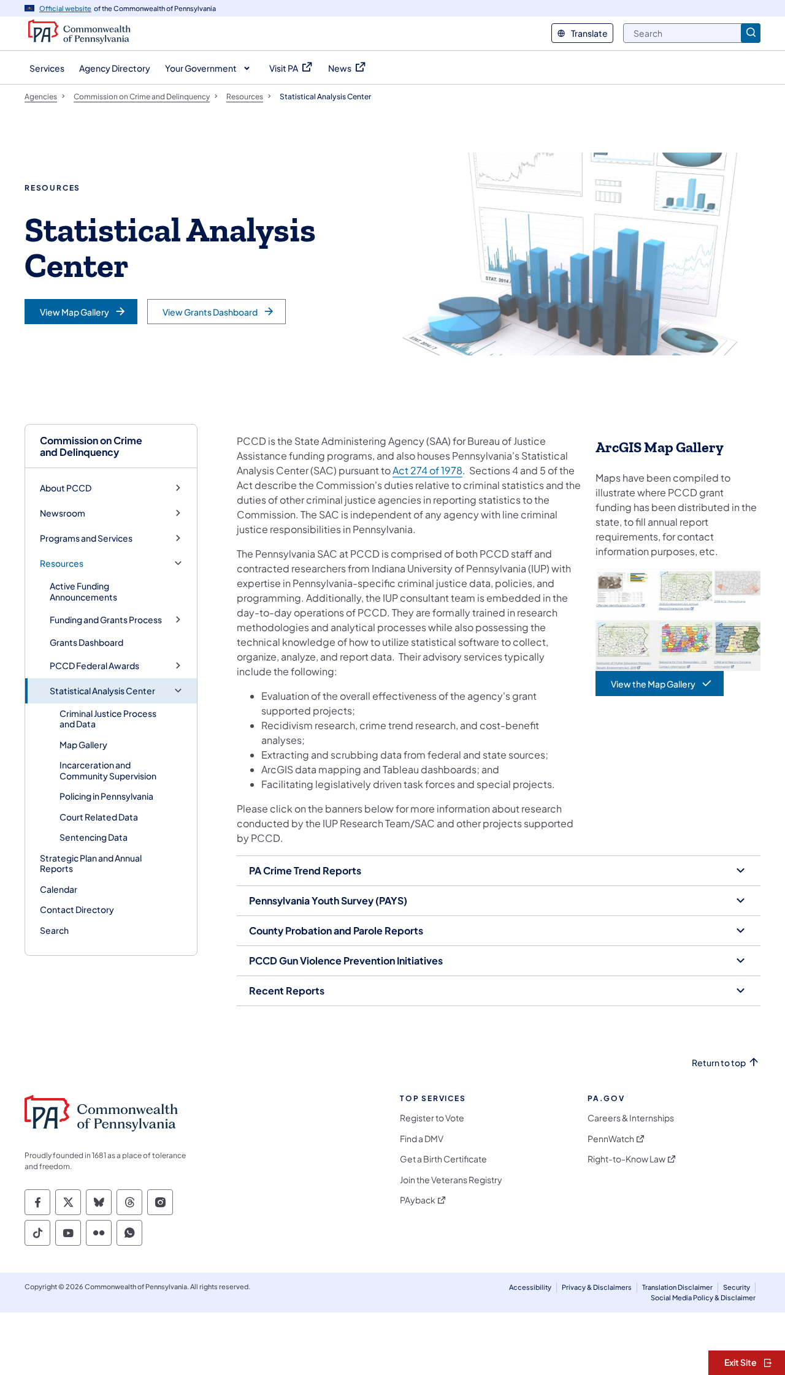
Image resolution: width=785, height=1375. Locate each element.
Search (54, 930)
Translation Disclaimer (677, 1287)
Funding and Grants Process (106, 620)
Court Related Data (98, 816)
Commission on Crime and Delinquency (91, 446)
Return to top (719, 1063)
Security (736, 1287)
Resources (61, 563)
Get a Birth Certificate (443, 1159)
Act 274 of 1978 (427, 470)
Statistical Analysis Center (102, 691)
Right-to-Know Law (626, 1159)
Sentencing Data (93, 837)
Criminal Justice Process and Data (107, 719)
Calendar (58, 889)
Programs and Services (86, 538)
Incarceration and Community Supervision (107, 770)
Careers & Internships (631, 1118)
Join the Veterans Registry (451, 1180)
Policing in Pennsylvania (106, 795)
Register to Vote (432, 1118)
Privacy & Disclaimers (597, 1287)
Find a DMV (421, 1139)
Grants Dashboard (86, 642)
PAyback (417, 1200)
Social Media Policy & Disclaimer (703, 1297)
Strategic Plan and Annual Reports (91, 863)
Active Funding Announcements (83, 591)
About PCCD (65, 488)
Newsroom (62, 513)
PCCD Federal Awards (94, 666)
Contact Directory (77, 909)
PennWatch (611, 1139)
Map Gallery (83, 744)
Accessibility (530, 1287)
